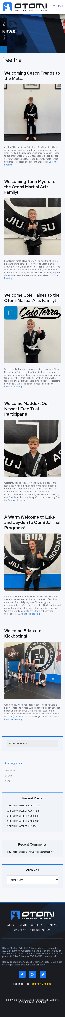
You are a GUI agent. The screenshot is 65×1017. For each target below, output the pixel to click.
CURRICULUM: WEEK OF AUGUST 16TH (23, 810)
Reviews (52, 924)
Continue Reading (13, 386)
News (7, 780)
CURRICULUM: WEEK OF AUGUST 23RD (23, 805)
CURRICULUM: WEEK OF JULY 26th (22, 826)
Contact (20, 930)
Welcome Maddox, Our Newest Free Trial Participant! (26, 409)
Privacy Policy (40, 930)
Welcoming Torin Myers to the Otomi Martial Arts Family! (29, 187)
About (11, 924)
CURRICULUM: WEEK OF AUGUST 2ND (23, 820)
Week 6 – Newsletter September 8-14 (37, 851)
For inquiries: (32, 983)
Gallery (36, 924)
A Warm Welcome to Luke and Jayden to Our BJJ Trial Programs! (32, 522)
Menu (59, 6)
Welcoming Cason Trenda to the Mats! (32, 75)
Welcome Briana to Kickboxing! (22, 633)
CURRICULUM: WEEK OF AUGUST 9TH (23, 815)
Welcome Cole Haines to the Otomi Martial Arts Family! (32, 297)
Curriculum (10, 770)
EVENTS (8, 775)
